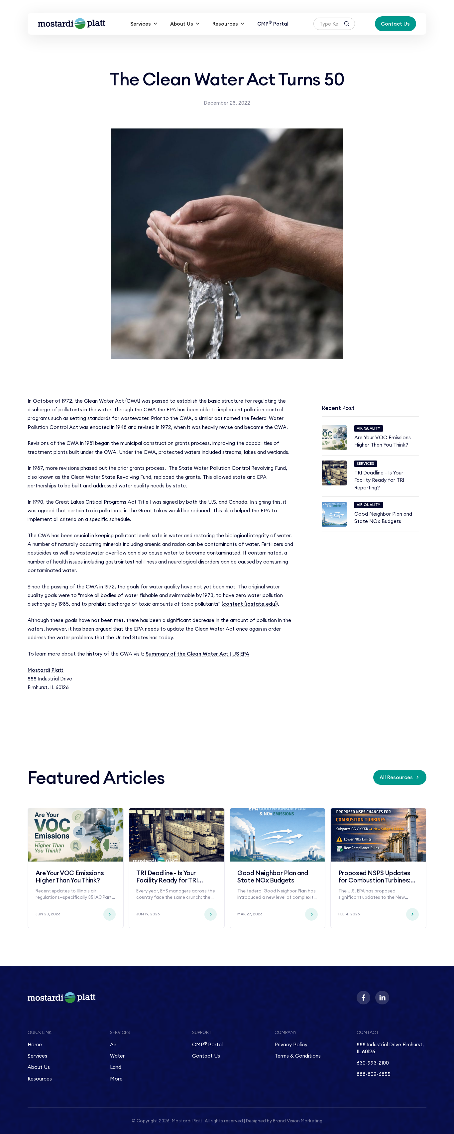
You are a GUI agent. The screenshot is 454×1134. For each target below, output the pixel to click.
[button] (144, 24)
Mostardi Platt (45, 670)
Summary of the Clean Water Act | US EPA (197, 654)
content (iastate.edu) (250, 604)
